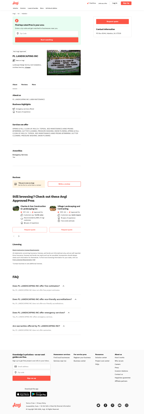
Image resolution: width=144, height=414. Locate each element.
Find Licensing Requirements (22, 260)
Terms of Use (30, 403)
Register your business (82, 357)
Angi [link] (14, 14)
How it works (119, 357)
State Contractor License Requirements (26, 250)
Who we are (119, 361)
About (15, 84)
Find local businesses (62, 357)
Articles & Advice (51, 8)
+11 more (27, 67)
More (42, 8)
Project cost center (102, 361)
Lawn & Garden (33, 8)
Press (117, 367)
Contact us (119, 374)
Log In (114, 3)
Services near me (60, 361)
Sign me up (31, 378)
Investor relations (121, 371)
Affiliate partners (121, 381)
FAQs (97, 364)
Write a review (64, 184)
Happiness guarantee (122, 378)
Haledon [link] (24, 14)
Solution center (101, 357)
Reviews (24, 84)
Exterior (23, 8)
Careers (117, 364)
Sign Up (126, 3)
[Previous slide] (14, 236)
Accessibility (32, 406)
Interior (15, 8)
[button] (14, 236)
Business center (80, 361)
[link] (30, 215)
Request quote (29, 230)
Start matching (47, 40)
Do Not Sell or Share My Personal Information (56, 406)
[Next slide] (19, 236)
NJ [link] (19, 14)
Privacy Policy (41, 403)
